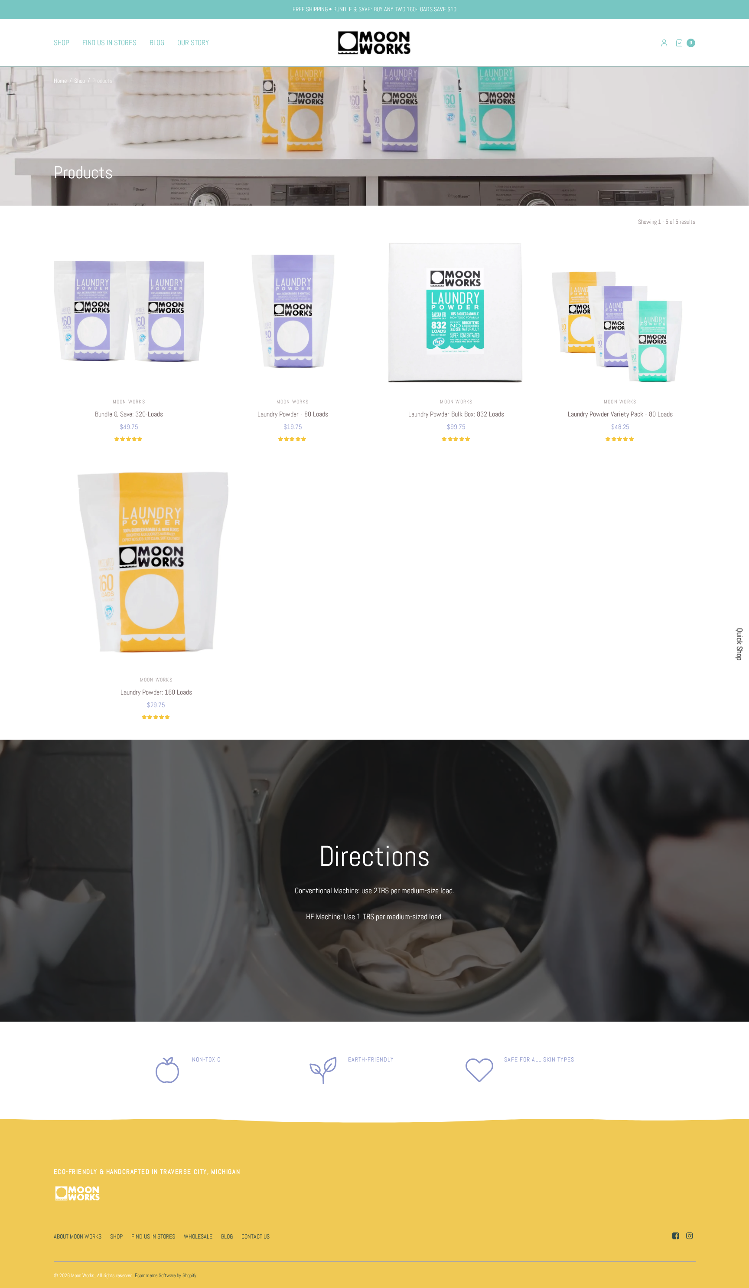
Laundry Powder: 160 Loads (156, 692)
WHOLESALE (198, 1236)
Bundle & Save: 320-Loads (129, 414)
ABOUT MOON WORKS (77, 1236)
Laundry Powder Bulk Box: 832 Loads (456, 414)
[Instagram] (689, 1236)
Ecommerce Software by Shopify (165, 1275)
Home (60, 81)
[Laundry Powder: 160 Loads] (156, 564)
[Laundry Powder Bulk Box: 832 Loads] (456, 313)
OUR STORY (193, 42)
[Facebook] (675, 1236)
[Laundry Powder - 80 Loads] (292, 313)
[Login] (664, 43)
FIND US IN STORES (109, 42)
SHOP (61, 42)
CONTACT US (255, 1236)
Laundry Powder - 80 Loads (292, 414)
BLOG (157, 42)
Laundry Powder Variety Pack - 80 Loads (620, 414)
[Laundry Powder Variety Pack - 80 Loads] (620, 313)
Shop (79, 81)
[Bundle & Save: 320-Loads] (129, 313)
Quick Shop (739, 644)
